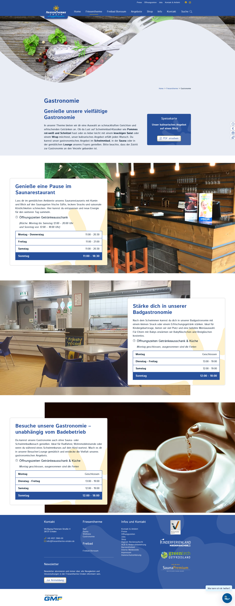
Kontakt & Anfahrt (129, 529)
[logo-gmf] (53, 597)
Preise (124, 531)
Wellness (87, 534)
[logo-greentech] (175, 555)
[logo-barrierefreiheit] (175, 527)
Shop (123, 539)
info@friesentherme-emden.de (60, 541)
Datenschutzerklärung (131, 555)
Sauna (85, 531)
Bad (84, 529)
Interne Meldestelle (130, 549)
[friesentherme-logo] (56, 11)
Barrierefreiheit (128, 547)
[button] (104, 11)
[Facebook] (186, 2)
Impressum (126, 552)
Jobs (123, 536)
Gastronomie (89, 536)
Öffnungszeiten (128, 534)
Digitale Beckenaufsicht (132, 542)
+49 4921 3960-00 (55, 538)
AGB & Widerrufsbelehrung (133, 544)
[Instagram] (190, 2)
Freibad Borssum (90, 550)
